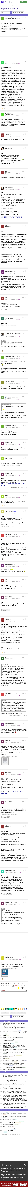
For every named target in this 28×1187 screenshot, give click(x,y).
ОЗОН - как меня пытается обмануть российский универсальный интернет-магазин (13, 1029)
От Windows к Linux (7, 1056)
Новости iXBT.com (5, 1072)
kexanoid (8, 535)
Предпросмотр (21, 1012)
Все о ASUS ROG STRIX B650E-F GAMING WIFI (12, 1067)
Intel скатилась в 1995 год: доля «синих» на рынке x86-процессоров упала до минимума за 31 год (15, 1096)
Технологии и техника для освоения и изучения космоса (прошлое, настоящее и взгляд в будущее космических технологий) (14, 1046)
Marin (7, 511)
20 (17, 12)
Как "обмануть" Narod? (8, 1119)
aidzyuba (8, 62)
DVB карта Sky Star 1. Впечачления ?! (11, 1121)
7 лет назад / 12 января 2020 (12, 358)
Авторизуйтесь (5, 1012)
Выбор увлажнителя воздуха (9, 1055)
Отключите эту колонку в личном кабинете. (10, 1134)
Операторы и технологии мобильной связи (9, 6)
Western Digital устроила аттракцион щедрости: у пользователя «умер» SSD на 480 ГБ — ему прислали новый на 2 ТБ (14, 1092)
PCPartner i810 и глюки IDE (8, 1124)
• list (21, 985)
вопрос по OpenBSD (7, 1126)
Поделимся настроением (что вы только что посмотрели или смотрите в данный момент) (13, 1027)
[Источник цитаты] (20, 155)
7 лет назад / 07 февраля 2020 (13, 872)
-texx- (7, 318)
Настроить (23, 1185)
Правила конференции (16, 1174)
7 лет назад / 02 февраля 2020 (13, 660)
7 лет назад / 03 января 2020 (12, 150)
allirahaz (8, 870)
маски (4, 1112)
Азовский (8, 271)
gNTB (7, 148)
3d (6, 134)
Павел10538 (9, 443)
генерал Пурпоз (10, 18)
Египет (4, 1035)
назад (2, 12)
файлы (23, 988)
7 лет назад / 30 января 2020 (12, 444)
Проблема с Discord (7, 1069)
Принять (15, 1185)
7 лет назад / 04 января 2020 (12, 189)
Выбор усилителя (7, 1043)
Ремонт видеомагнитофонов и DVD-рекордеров (13, 1052)
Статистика (7, 1176)
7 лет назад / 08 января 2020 (12, 319)
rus (16, 988)
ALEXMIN (8, 114)
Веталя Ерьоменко (12, 397)
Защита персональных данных (9, 1179)
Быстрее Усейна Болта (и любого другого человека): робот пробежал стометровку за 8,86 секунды (14, 1082)
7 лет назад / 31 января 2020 (12, 497)
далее (22, 12)
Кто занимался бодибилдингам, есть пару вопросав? (14, 1113)
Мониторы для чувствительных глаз (11, 1037)
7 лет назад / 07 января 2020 (12, 273)
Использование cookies (7, 1177)
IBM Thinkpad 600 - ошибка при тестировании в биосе (14, 1116)
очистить (3, 990)
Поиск (24, 1174)
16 (8, 12)
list (24, 985)
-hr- (14, 988)
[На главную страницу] (2, 2)
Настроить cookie (18, 1177)
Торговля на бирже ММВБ (8, 1061)
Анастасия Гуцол (12, 333)
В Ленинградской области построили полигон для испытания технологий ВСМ (14, 1104)
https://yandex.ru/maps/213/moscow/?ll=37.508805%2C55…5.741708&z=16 (12, 216)
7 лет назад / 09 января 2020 (12, 336)
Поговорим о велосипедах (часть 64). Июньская (13, 1060)
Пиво (4, 1058)
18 (13, 12)
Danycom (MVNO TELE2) (9, 8)
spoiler (5, 985)
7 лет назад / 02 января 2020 (12, 136)
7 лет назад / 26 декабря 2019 (12, 19)
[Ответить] (23, 18)
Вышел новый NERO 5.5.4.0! (9, 1122)
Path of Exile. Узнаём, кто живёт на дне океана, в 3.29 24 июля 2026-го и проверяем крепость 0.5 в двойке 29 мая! (15, 1033)
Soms (7, 658)
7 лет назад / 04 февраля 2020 (13, 725)
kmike (7, 957)
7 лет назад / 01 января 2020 (12, 115)
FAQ (3, 1176)
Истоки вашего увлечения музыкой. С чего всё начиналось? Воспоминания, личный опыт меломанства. (13, 1064)
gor (6, 381)
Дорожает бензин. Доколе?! (9, 1042)
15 (6, 12)
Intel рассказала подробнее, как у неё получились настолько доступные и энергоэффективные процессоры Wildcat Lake (14, 1086)
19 (15, 12)
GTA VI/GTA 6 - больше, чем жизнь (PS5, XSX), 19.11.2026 (15, 1049)
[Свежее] (8, 2)
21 (19, 12)
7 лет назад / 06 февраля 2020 (13, 742)
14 (4, 12)
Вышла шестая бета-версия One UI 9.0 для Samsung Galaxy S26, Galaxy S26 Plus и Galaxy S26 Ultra (14, 1107)
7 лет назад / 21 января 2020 (12, 399)
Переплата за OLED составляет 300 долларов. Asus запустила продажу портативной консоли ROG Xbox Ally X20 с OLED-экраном (15, 1075)
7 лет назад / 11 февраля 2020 (13, 959)
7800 (6, 458)
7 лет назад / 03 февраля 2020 (13, 695)
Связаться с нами (5, 1174)
